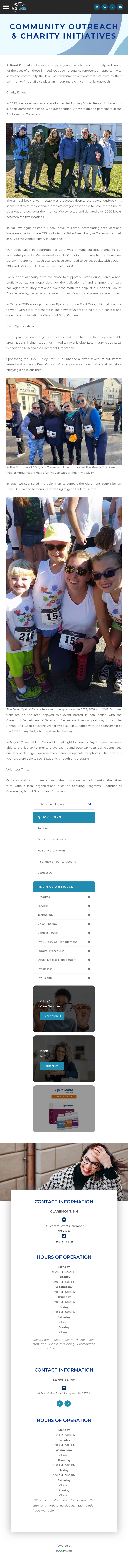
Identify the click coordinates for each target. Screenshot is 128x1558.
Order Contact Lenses (52, 839)
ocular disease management (57, 959)
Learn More (51, 1015)
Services (43, 828)
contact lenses (48, 932)
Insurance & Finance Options (57, 861)
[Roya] (64, 1550)
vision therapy (47, 923)
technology (45, 914)
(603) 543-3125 (64, 1241)
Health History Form (51, 850)
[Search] (90, 804)
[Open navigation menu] (6, 7)
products (44, 896)
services (43, 905)
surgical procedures (51, 950)
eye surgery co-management (57, 941)
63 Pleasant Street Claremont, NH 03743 (64, 1228)
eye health (45, 977)
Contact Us (45, 872)
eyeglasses (45, 968)
